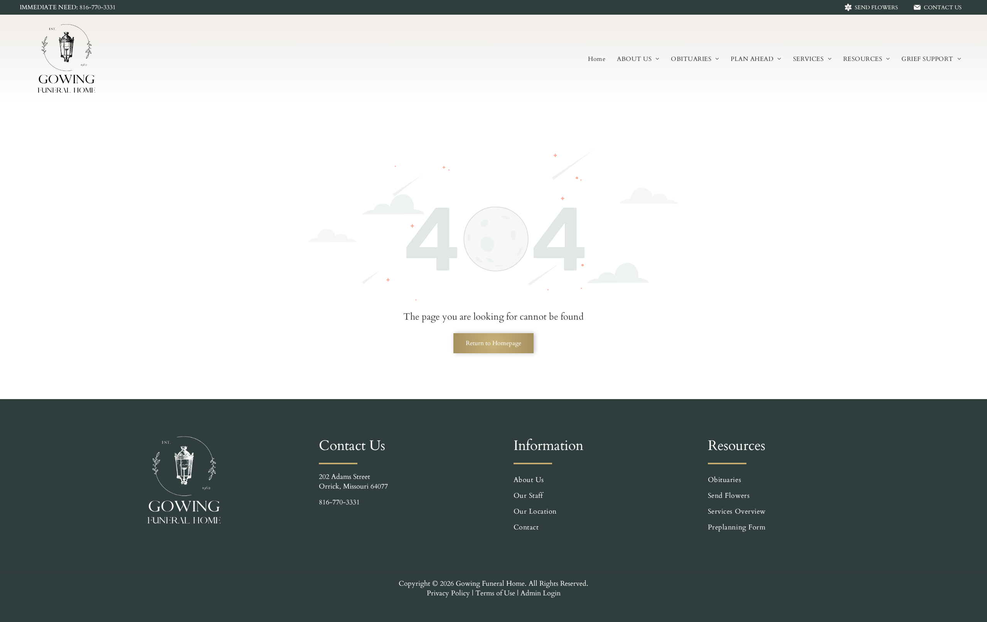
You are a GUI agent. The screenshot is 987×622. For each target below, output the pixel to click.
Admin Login (540, 593)
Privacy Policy (448, 593)
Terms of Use (495, 593)
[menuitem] (596, 59)
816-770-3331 (339, 502)
